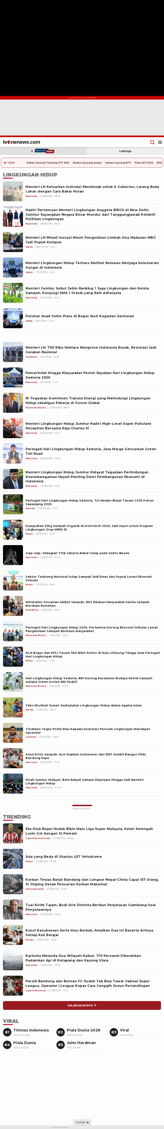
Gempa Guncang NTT (118, 163)
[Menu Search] (152, 142)
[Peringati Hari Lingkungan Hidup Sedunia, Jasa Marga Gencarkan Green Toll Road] (13, 454)
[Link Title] (13, 504)
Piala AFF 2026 (144, 163)
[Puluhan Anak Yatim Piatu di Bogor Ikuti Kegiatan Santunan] (13, 318)
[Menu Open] (160, 142)
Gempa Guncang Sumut (87, 163)
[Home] (21, 142)
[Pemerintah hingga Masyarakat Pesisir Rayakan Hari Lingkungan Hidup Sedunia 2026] (13, 377)
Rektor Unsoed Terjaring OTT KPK (48, 163)
